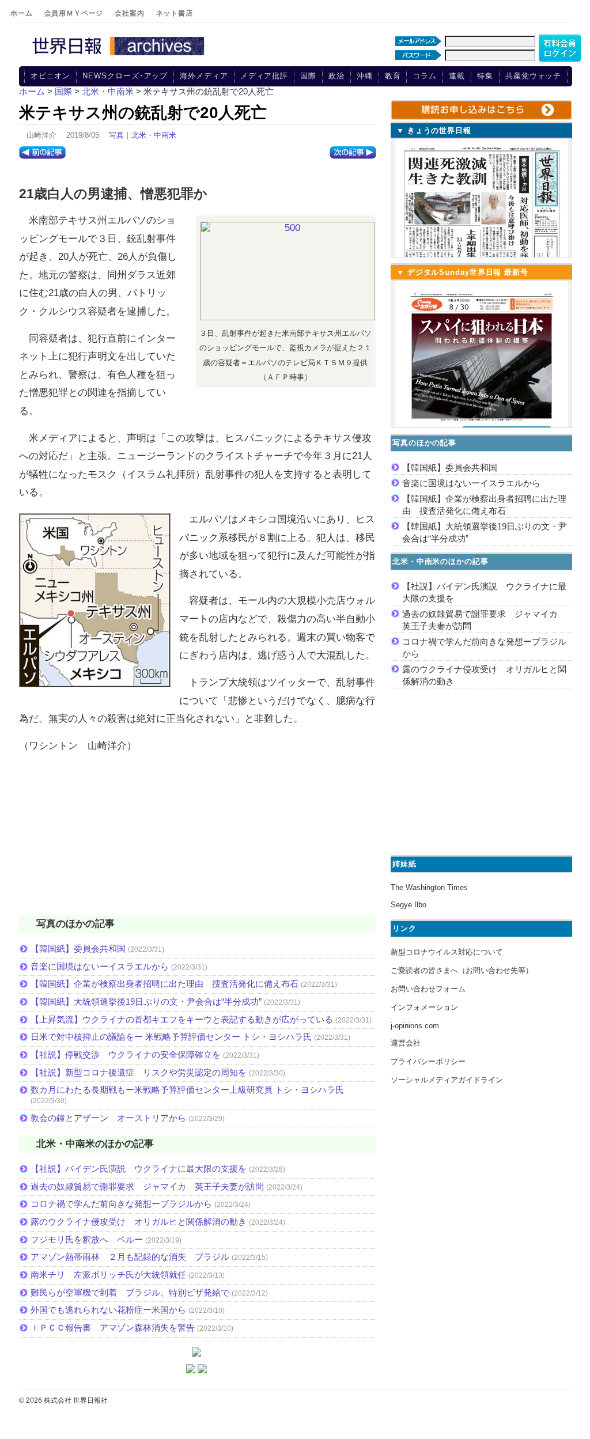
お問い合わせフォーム (428, 988)
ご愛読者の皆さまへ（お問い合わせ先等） (462, 970)
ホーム (21, 13)
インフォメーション (424, 1007)
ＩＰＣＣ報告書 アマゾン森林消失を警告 (113, 1327)
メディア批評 (264, 75)
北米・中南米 (153, 135)
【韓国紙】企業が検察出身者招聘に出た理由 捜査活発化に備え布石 (164, 984)
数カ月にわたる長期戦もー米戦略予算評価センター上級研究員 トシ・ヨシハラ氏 (187, 1090)
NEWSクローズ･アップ (125, 75)
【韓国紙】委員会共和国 (78, 948)
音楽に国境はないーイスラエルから (100, 966)
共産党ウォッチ (533, 75)
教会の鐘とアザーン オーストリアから (108, 1118)
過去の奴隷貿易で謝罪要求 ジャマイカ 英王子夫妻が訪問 (147, 1186)
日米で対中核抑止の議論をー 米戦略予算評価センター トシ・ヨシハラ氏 (171, 1037)
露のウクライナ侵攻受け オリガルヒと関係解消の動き (139, 1221)
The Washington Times (429, 887)
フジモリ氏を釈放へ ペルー (87, 1239)
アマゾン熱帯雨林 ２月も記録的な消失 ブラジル (130, 1257)
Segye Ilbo (408, 904)
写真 (116, 135)
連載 (457, 75)
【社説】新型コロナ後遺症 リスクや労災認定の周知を (139, 1072)
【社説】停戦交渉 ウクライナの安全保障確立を (126, 1054)
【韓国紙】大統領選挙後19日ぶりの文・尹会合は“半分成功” (146, 1001)
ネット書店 (174, 13)
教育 (393, 75)
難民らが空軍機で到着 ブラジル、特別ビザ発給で (130, 1292)
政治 (336, 75)
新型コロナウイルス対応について (447, 952)
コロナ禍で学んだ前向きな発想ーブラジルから (121, 1204)
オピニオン (51, 75)
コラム (425, 75)
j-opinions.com (415, 1025)
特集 (485, 75)
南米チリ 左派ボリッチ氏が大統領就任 (108, 1274)
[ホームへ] (120, 56)
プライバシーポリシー (428, 1061)
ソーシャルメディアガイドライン (447, 1080)
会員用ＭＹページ (74, 13)
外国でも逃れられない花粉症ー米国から (108, 1310)
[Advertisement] (197, 841)
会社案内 (129, 13)
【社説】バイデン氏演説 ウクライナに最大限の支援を (139, 1168)
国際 (308, 75)
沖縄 (365, 75)
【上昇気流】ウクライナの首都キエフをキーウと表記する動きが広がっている (182, 1019)
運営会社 (406, 1043)
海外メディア (204, 75)
